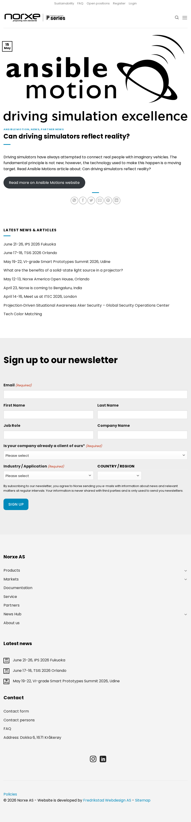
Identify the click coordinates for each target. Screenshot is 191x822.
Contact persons (19, 720)
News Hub (12, 614)
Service (10, 596)
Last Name (108, 405)
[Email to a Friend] (100, 200)
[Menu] (185, 17)
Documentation (17, 587)
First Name (14, 405)
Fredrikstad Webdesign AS (107, 800)
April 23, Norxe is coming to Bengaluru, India (42, 288)
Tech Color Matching (22, 314)
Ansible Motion (16, 129)
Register (119, 3)
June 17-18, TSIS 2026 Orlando (30, 252)
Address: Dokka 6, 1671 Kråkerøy (32, 737)
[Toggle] (186, 570)
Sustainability (64, 3)
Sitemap (142, 800)
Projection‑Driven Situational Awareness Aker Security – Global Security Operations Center (86, 305)
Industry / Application (33, 466)
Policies (10, 794)
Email (17, 385)
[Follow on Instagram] (93, 759)
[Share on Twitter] (91, 200)
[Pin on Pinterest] (108, 200)
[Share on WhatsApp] (74, 200)
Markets (11, 579)
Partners (11, 605)
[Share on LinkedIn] (116, 200)
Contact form (16, 711)
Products (11, 570)
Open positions (98, 3)
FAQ (80, 3)
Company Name (113, 425)
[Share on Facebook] (83, 200)
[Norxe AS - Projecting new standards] (34, 17)
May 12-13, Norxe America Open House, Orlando (46, 279)
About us (11, 623)
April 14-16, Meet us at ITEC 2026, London (40, 296)
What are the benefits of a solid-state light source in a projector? (63, 270)
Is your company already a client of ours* (52, 445)
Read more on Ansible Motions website (44, 182)
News (35, 129)
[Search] (177, 17)
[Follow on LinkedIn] (103, 759)
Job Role (11, 425)
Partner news (52, 129)
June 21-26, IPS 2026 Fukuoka (29, 244)
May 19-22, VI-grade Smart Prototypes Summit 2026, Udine (56, 261)
